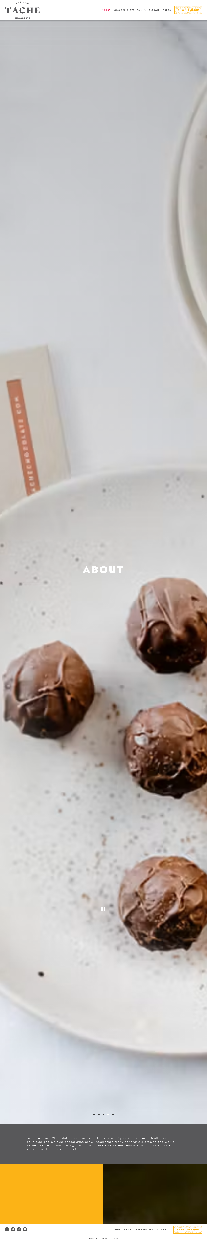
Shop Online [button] (188, 10)
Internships (144, 1229)
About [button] (106, 10)
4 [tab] (108, 1128)
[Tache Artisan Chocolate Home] (22, 10)
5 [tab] (113, 1128)
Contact (163, 1229)
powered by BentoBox (103, 1238)
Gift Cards (122, 1229)
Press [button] (167, 10)
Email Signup (188, 1230)
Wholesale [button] (152, 10)
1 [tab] (93, 1128)
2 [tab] (98, 1128)
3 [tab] (103, 1128)
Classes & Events (127, 10)
